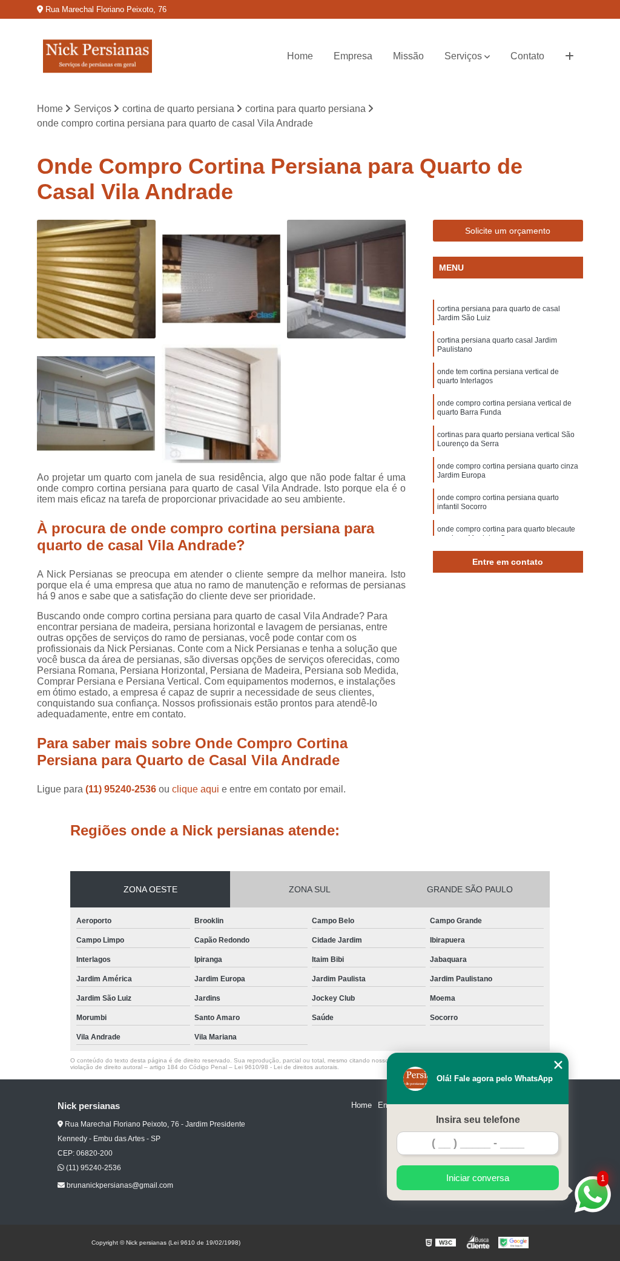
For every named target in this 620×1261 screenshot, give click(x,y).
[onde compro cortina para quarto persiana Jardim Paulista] (221, 403)
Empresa (353, 56)
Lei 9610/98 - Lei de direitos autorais (285, 1067)
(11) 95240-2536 (122, 789)
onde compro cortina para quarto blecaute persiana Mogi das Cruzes (506, 533)
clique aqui (195, 789)
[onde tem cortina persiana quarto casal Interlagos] (346, 279)
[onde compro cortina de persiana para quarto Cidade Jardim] (221, 279)
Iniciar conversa (477, 1178)
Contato (527, 56)
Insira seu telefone (478, 1119)
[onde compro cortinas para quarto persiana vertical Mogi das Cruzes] (96, 279)
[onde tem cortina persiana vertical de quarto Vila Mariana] (96, 403)
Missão (408, 56)
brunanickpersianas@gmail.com (119, 1185)
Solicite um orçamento (507, 230)
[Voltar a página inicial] (97, 56)
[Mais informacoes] (569, 56)
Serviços (463, 56)
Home (300, 56)
